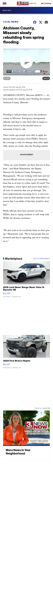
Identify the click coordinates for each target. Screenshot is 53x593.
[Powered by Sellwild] (46, 408)
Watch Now (45, 3)
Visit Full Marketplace (41, 258)
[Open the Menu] (4, 3)
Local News (10, 21)
